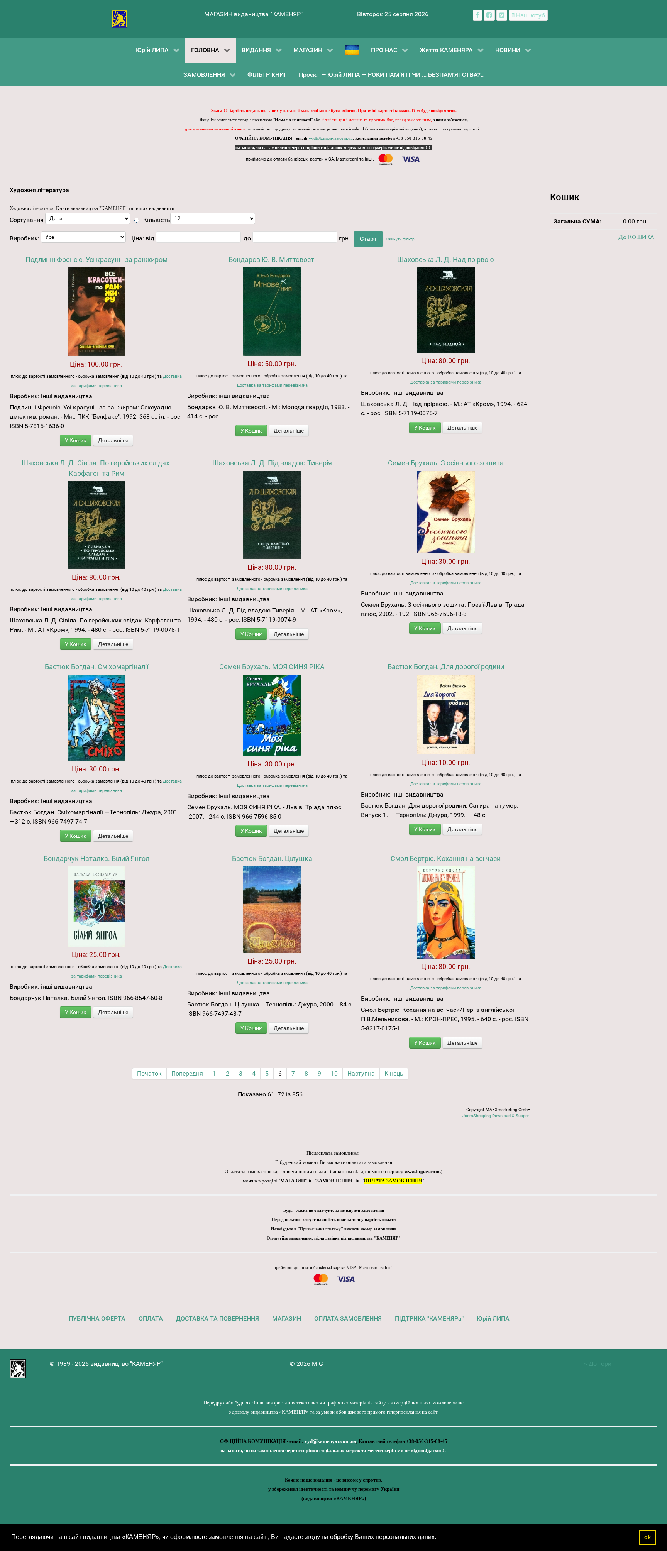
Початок (149, 1073)
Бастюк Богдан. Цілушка (272, 858)
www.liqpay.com (422, 1171)
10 (334, 1073)
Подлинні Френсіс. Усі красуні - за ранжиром (96, 259)
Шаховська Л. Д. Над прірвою (445, 259)
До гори (599, 1363)
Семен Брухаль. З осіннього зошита (446, 463)
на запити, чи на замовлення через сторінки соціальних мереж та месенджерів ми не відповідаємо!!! (333, 147)
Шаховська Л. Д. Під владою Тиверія (272, 463)
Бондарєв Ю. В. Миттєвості (272, 259)
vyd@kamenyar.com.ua (331, 138)
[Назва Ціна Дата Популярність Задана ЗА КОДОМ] (87, 220)
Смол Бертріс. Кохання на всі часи (446, 858)
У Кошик (75, 440)
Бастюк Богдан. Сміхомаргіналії (96, 667)
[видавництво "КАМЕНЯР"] (119, 18)
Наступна (361, 1073)
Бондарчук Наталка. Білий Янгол (96, 858)
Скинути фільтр (400, 239)
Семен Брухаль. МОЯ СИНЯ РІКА (272, 667)
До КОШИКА (636, 237)
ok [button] (647, 1537)
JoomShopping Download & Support (496, 1115)
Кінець (393, 1073)
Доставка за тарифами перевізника (272, 385)
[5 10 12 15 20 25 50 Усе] (212, 220)
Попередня (187, 1073)
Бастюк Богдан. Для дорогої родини (446, 667)
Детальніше (113, 440)
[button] (439, 1538)
